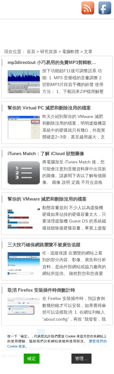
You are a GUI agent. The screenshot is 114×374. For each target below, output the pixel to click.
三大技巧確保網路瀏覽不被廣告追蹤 (44, 244)
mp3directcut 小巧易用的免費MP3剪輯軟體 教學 (57, 62)
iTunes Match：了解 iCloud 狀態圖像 (46, 153)
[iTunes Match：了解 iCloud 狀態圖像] (24, 182)
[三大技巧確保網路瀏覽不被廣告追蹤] (24, 274)
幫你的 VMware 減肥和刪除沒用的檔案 (47, 198)
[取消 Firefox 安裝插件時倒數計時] (24, 319)
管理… (81, 358)
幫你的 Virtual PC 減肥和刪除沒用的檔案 (49, 107)
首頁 (31, 51)
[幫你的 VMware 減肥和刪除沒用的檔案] (24, 228)
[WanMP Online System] (37, 34)
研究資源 (48, 51)
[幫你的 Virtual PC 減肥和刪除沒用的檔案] (24, 137)
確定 (31, 358)
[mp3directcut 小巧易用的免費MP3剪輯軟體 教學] (24, 91)
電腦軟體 (70, 51)
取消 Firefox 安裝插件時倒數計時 (41, 290)
